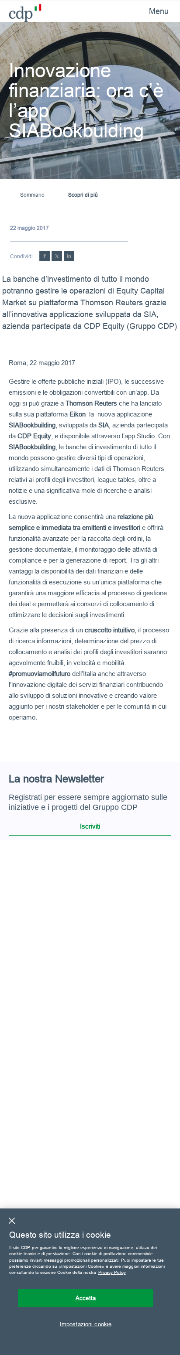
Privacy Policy (112, 1272)
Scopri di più (83, 194)
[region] (90, 1281)
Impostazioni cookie (85, 1324)
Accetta (86, 1297)
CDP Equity (34, 436)
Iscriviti (90, 826)
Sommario (32, 194)
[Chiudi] (11, 1220)
